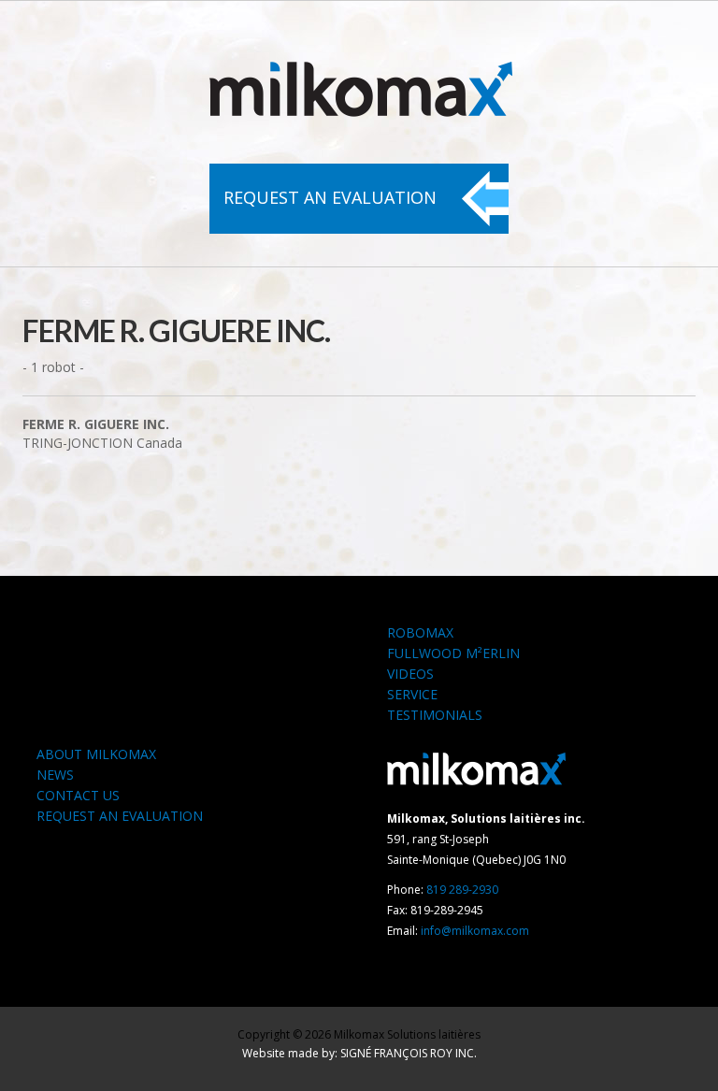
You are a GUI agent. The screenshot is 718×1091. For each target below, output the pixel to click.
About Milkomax (96, 754)
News (55, 774)
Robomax (420, 632)
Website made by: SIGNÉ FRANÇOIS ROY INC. (359, 1053)
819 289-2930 (462, 889)
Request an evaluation (119, 816)
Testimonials (434, 715)
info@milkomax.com (475, 931)
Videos (410, 673)
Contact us (78, 795)
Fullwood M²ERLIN (453, 653)
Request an (330, 197)
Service (412, 694)
